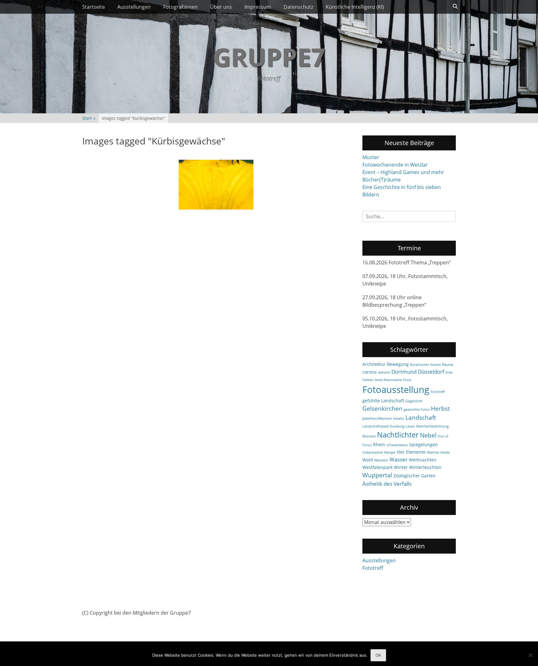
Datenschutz (298, 6)
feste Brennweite (388, 380)
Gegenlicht (413, 401)
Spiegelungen (423, 444)
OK (378, 655)
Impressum (257, 6)
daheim (384, 372)
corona (369, 372)
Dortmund (404, 371)
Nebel (428, 435)
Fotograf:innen (180, 6)
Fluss (407, 380)
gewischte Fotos (417, 409)
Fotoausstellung (395, 389)
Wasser (398, 459)
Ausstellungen (134, 6)
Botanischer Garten (425, 364)
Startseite (93, 6)
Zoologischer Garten (415, 476)
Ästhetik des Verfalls (387, 483)
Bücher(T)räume (381, 179)
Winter (401, 467)
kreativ (398, 418)
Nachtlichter (398, 435)
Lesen (410, 426)
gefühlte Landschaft (383, 401)
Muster (370, 157)
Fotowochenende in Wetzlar (395, 164)
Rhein (379, 444)
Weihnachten (423, 460)
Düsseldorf (431, 371)
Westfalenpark (377, 467)
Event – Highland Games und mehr (403, 172)
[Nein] (530, 655)
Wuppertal (377, 475)
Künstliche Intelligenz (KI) (355, 6)
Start (89, 118)
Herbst (440, 408)
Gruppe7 (269, 56)
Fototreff (438, 392)
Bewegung (398, 364)
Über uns (221, 6)
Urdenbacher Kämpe (378, 452)
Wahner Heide (438, 452)
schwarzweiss (397, 445)
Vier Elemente (411, 452)
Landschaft (420, 417)
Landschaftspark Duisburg (383, 426)
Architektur (374, 364)
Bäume (447, 364)
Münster (369, 436)
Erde (449, 372)
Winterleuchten (425, 467)
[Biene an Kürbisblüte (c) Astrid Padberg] (216, 185)
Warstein (381, 460)
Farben (368, 380)
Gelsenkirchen (382, 408)
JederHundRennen (377, 418)
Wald (367, 460)
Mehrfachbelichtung (432, 426)
